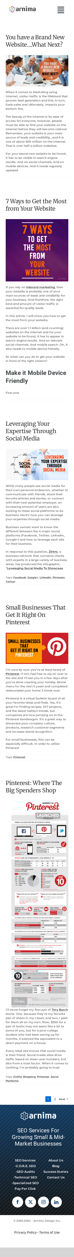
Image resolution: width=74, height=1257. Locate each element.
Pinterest (59, 577)
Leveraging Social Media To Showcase (35, 568)
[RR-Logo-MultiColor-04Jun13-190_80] (22, 5)
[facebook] (17, 1202)
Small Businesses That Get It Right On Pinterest (36, 615)
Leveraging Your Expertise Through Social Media (31, 431)
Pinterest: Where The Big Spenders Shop (34, 786)
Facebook (19, 577)
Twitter (10, 581)
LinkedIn (45, 577)
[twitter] (30, 1202)
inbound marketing (40, 287)
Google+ (33, 577)
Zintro (53, 551)
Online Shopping (24, 1076)
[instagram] (43, 1202)
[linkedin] (56, 1202)
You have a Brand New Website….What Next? (35, 41)
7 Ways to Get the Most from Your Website (36, 205)
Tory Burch (60, 1009)
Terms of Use (49, 1232)
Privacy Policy (25, 1232)
